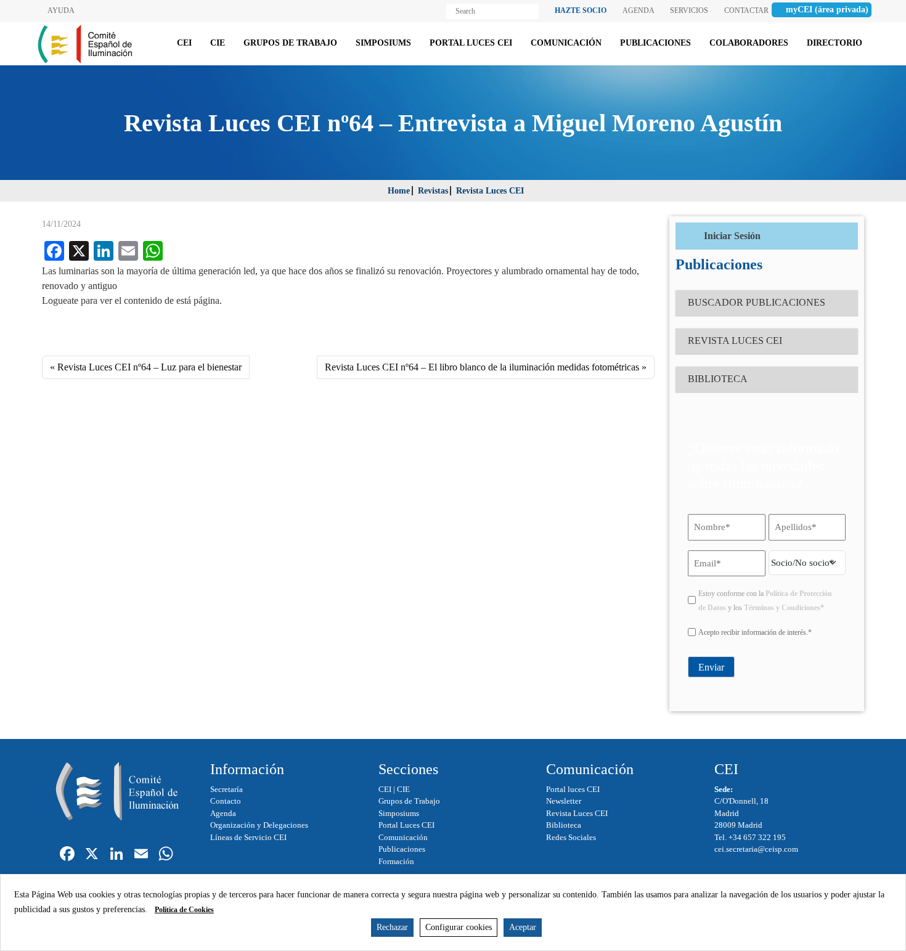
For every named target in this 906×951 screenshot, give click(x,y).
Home (399, 190)
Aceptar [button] (522, 927)
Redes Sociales (571, 837)
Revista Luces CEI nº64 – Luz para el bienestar (149, 367)
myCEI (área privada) (827, 9)
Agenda (223, 813)
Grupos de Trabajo (409, 801)
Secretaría (226, 789)
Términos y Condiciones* (784, 607)
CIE (403, 789)
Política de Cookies (184, 909)
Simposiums (398, 813)
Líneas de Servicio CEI (248, 837)
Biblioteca (563, 825)
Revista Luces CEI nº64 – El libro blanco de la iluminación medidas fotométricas (482, 367)
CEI (384, 789)
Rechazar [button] (392, 927)
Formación (396, 861)
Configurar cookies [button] (458, 927)
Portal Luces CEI (406, 825)
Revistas (433, 190)
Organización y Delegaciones (259, 825)
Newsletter (563, 801)
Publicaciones (401, 849)
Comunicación (403, 837)
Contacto (225, 801)
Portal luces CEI (573, 789)
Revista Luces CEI (490, 190)
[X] (92, 855)
